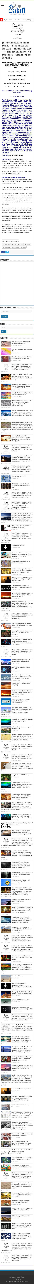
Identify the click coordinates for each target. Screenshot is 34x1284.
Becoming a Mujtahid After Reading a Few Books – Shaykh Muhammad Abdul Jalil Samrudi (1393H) (22, 1058)
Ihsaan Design (20, 1277)
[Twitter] (17, 1279)
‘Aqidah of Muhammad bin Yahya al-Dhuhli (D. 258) (17, 20)
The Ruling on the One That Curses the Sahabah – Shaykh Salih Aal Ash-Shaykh (22, 957)
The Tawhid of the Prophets (19, 476)
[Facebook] (15, 1279)
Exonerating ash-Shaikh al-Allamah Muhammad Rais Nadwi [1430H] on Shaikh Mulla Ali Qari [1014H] (21, 796)
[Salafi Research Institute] (17, 8)
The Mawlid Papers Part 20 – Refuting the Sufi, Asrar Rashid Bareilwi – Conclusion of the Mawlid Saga (22, 1098)
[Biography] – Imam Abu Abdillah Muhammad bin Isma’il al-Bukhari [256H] (21, 485)
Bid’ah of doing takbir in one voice (21, 1216)
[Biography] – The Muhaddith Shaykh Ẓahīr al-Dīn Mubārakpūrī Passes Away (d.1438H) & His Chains (22, 386)
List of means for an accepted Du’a (21, 1088)
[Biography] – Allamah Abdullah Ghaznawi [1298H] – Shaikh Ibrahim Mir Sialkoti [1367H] (21, 929)
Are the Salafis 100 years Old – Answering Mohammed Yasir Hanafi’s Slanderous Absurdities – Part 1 (22, 1143)
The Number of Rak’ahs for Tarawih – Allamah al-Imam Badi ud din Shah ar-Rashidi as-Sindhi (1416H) (22, 554)
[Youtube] (18, 1279)
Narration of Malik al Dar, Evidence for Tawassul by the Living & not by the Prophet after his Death (22, 579)
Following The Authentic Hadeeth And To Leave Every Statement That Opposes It (22, 632)
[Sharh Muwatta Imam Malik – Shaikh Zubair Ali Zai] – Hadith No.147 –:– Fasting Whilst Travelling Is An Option (22, 756)
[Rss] (13, 1279)
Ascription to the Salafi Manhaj (20, 775)
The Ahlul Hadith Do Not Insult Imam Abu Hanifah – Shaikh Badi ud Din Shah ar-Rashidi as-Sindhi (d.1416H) (22, 816)
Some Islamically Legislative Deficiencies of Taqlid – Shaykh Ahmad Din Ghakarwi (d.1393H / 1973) (22, 985)
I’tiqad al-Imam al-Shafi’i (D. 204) (20, 999)
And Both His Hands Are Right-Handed (22, 823)
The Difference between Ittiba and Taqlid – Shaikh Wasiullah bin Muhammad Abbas (21, 701)
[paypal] (20, 1279)
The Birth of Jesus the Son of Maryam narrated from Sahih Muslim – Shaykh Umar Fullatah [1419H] (22, 692)
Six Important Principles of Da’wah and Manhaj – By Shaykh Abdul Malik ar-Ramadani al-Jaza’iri (22, 594)
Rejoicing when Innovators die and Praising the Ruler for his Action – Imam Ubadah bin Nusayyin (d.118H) (22, 832)
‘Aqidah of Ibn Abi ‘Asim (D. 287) (20, 1104)
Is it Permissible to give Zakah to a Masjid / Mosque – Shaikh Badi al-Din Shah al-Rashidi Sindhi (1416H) (22, 570)
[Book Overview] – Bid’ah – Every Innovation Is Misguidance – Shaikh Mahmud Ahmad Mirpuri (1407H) (21, 676)
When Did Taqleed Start (18, 545)
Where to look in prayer (18, 976)
